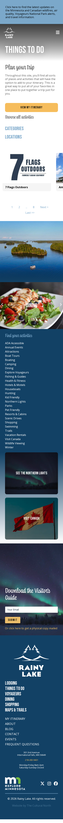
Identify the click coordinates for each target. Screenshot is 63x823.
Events (10, 739)
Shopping (12, 704)
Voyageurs (13, 694)
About (10, 724)
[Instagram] (49, 783)
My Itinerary (15, 719)
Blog (9, 729)
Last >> (29, 212)
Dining (9, 699)
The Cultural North (39, 805)
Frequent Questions (22, 744)
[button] (2, 304)
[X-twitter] (42, 783)
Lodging (11, 683)
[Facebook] (56, 783)
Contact (12, 734)
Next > (44, 207)
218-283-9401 (31, 759)
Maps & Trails (16, 710)
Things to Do (14, 688)
